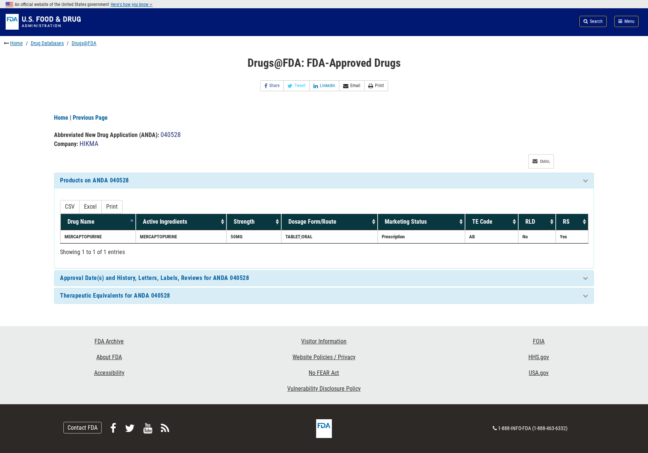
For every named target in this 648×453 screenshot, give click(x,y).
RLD (530, 221)
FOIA (538, 341)
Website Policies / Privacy (324, 357)
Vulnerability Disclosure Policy (324, 388)
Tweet (300, 85)
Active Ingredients (165, 221)
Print (379, 85)
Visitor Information (323, 341)
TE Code (482, 221)
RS (566, 221)
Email (355, 85)
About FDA (109, 357)
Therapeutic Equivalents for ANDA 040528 (115, 295)
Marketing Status (406, 221)
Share (274, 85)
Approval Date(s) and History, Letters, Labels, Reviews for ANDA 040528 (154, 277)
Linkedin (327, 85)
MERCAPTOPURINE (83, 236)
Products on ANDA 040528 (94, 180)
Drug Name (81, 221)
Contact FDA (83, 427)
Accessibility (109, 372)
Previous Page (90, 117)
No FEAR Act (324, 372)
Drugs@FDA (84, 43)
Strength (244, 221)
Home (16, 43)
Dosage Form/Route (312, 221)
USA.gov (539, 372)
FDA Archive (109, 341)
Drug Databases (47, 43)
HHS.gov (538, 357)
